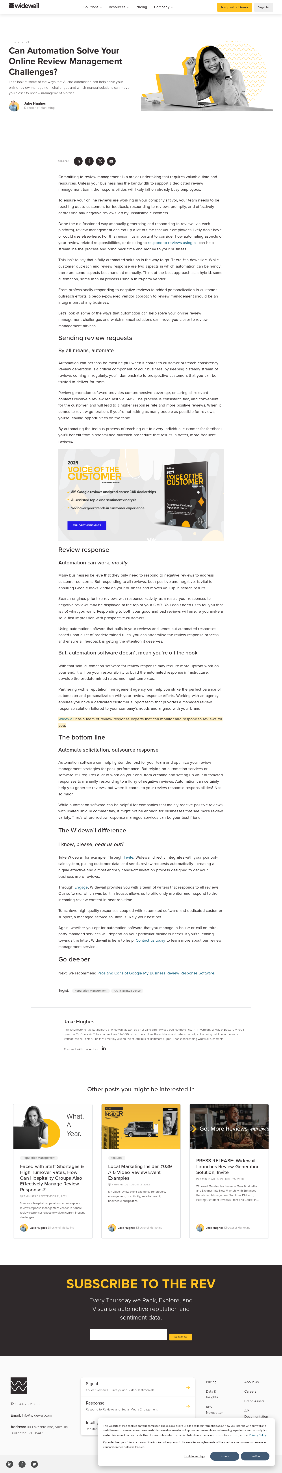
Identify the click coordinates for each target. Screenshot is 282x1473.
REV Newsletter (214, 1410)
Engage (81, 887)
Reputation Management (91, 990)
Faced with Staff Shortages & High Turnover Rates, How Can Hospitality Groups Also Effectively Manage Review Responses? (52, 1178)
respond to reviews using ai (172, 242)
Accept (225, 1456)
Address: (39, 1429)
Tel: (25, 1403)
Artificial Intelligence (127, 990)
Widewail (66, 719)
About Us (251, 1382)
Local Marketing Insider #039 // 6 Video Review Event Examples (140, 1172)
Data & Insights (212, 1394)
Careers (250, 1391)
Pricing (141, 7)
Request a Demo (234, 7)
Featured (117, 1158)
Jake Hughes (35, 103)
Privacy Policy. (258, 1435)
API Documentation (256, 1414)
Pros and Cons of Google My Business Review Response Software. (156, 973)
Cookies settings (194, 1456)
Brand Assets (254, 1401)
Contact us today (150, 940)
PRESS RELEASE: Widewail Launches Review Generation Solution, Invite (228, 1166)
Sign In (263, 7)
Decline (255, 1456)
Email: (31, 1415)
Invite (129, 857)
